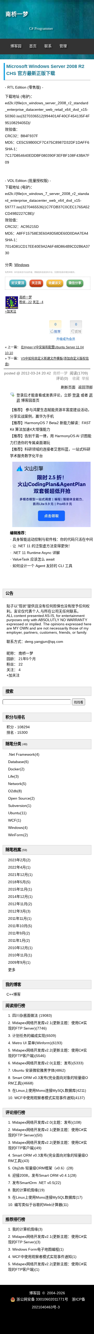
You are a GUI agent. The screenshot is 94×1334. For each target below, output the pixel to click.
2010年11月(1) (20, 955)
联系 (48, 46)
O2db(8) (15, 791)
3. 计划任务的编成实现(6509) (32, 1035)
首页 (33, 46)
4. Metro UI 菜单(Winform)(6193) (35, 1043)
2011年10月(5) (20, 926)
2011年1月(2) (19, 940)
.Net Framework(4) (23, 754)
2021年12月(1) (20, 875)
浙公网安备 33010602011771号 (42, 1299)
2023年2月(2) (19, 860)
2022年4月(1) (19, 867)
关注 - (38, 302)
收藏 (76, 378)
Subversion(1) (19, 806)
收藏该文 (55, 283)
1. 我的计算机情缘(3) (25, 1229)
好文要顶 (17, 283)
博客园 (15, 46)
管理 (63, 46)
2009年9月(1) (19, 962)
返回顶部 (85, 387)
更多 (11, 970)
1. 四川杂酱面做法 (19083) (30, 1015)
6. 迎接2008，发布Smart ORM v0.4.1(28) (42, 1175)
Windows (21, 265)
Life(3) (13, 776)
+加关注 (10, 311)
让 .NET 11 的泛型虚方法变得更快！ (42, 546)
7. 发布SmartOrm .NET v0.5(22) (34, 1183)
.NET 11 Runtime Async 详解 (36, 553)
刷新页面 (68, 387)
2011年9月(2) (19, 933)
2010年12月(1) (20, 948)
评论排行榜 (15, 1112)
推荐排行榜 (15, 1219)
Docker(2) (16, 769)
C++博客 (14, 994)
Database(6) (18, 762)
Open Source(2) (21, 798)
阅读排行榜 (15, 1005)
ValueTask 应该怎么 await (34, 559)
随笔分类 (13, 744)
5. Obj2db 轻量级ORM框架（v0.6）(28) (40, 1168)
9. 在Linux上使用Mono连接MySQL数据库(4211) (47, 1090)
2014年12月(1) (20, 896)
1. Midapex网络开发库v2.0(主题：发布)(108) (44, 1122)
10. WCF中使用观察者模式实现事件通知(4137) (46, 1098)
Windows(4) (18, 827)
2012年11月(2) (20, 904)
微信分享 (75, 283)
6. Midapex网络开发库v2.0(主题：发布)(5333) (46, 1063)
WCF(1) (14, 820)
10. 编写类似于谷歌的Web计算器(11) (38, 1205)
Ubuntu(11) (17, 813)
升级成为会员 (65, 339)
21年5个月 (27, 659)
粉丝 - (25, 302)
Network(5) (17, 784)
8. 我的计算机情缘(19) (26, 1190)
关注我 (36, 283)
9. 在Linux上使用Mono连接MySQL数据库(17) (45, 1197)
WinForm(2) (18, 835)
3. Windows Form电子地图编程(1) (36, 1249)
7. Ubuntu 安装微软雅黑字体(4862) (37, 1070)
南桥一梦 (16, 14)
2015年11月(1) (20, 889)
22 (21, 664)
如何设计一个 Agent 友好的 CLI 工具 (42, 566)
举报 (85, 378)
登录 (76, 395)
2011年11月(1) (20, 918)
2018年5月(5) (19, 882)
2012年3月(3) (19, 911)
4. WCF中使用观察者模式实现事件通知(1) (42, 1257)
